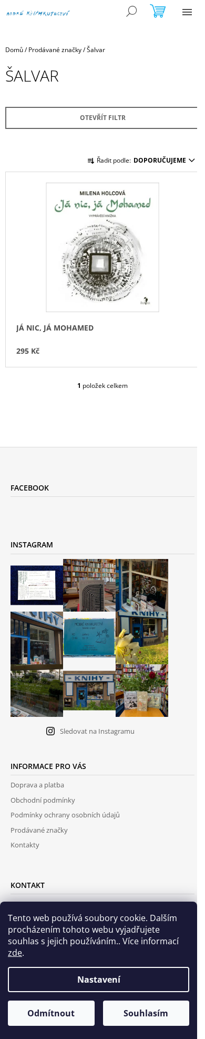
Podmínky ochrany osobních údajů (65, 815)
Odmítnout (51, 1013)
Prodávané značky (39, 830)
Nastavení (98, 979)
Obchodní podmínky (43, 800)
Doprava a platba (37, 785)
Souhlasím (146, 1013)
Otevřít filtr (103, 117)
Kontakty (25, 845)
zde (15, 952)
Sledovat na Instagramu (97, 731)
